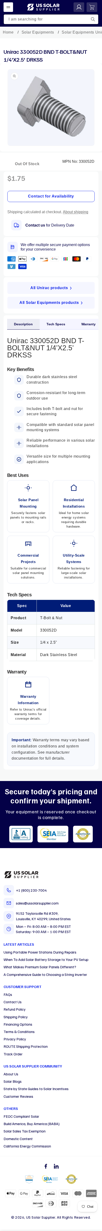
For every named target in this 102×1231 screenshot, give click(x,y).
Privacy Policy (15, 1039)
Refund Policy (15, 1009)
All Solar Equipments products (49, 303)
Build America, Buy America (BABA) (32, 1123)
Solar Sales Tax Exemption (25, 1131)
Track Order (13, 1054)
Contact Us (13, 1001)
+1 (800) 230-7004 (31, 890)
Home (8, 32)
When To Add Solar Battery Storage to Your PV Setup (46, 959)
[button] (8, 7)
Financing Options (18, 1024)
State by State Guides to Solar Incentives (36, 1088)
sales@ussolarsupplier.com (37, 903)
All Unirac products (49, 288)
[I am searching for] (93, 19)
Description (23, 324)
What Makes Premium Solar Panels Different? (40, 966)
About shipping (75, 212)
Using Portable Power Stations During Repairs (40, 952)
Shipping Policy (16, 1016)
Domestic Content (18, 1138)
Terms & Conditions (19, 1031)
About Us (11, 1074)
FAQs (8, 994)
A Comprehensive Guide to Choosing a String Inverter (45, 974)
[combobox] (51, 19)
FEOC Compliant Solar (21, 1116)
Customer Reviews (18, 1096)
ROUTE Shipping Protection (26, 1046)
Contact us (35, 225)
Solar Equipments (38, 32)
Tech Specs (55, 324)
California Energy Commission (27, 1146)
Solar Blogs (13, 1081)
